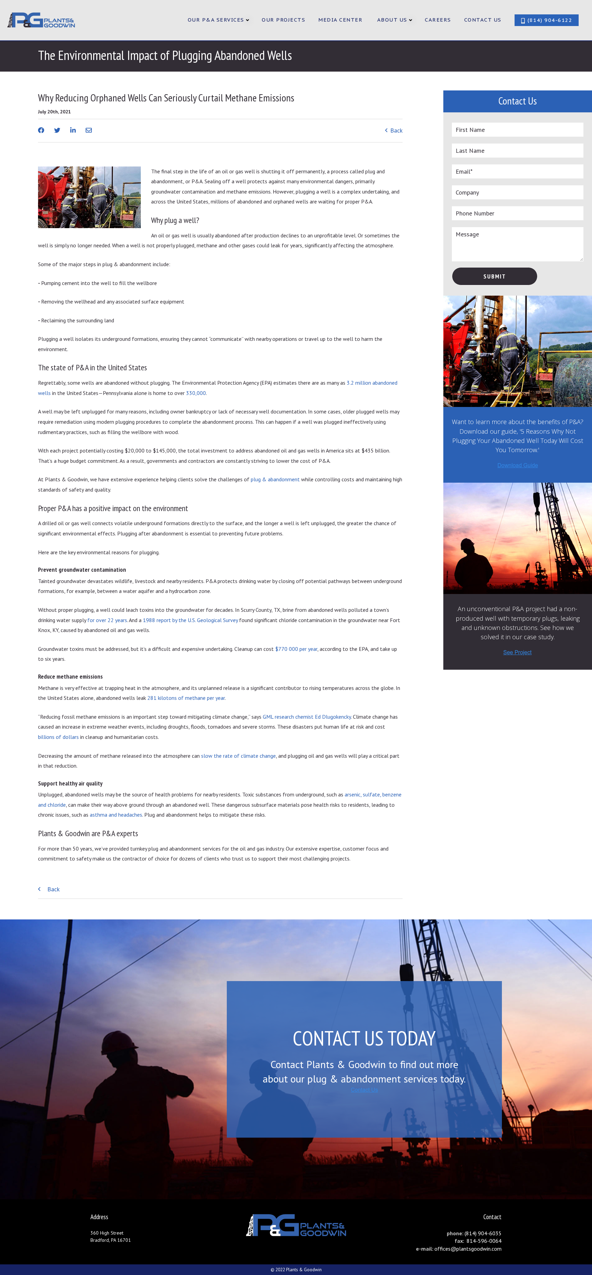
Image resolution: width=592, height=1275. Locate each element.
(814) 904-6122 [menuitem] (549, 20)
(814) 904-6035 (483, 1233)
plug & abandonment (275, 479)
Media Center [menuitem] (340, 19)
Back (395, 130)
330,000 (196, 392)
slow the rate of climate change (238, 755)
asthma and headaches (116, 814)
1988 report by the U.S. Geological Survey (190, 620)
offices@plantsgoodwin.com (468, 1248)
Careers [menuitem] (438, 19)
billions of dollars (58, 736)
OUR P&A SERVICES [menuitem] (216, 19)
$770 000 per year (296, 648)
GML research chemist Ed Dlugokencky (307, 716)
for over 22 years (107, 620)
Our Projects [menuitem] (283, 19)
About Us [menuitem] (392, 19)
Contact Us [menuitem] (483, 19)
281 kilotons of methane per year (186, 697)
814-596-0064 (483, 1240)
